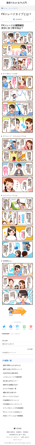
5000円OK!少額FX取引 (10, 373)
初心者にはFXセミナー (10, 381)
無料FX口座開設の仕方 (10, 385)
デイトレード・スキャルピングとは (14, 136)
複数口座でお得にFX (9, 392)
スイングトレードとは (10, 195)
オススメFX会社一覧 (9, 388)
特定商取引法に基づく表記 (17, 434)
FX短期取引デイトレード (11, 400)
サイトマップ (17, 440)
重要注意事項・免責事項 (14, 432)
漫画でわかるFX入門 (16, 3)
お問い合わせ (25, 437)
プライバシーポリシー (12, 437)
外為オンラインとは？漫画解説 (13, 416)
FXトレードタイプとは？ (11, 396)
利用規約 (25, 432)
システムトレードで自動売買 (12, 377)
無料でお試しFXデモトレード (12, 369)
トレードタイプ (15, 333)
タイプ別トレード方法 (10, 74)
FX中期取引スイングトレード (12, 404)
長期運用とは (7, 261)
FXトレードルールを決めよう (12, 412)
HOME (19, 428)
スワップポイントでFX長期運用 (13, 408)
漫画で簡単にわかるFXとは (12, 365)
